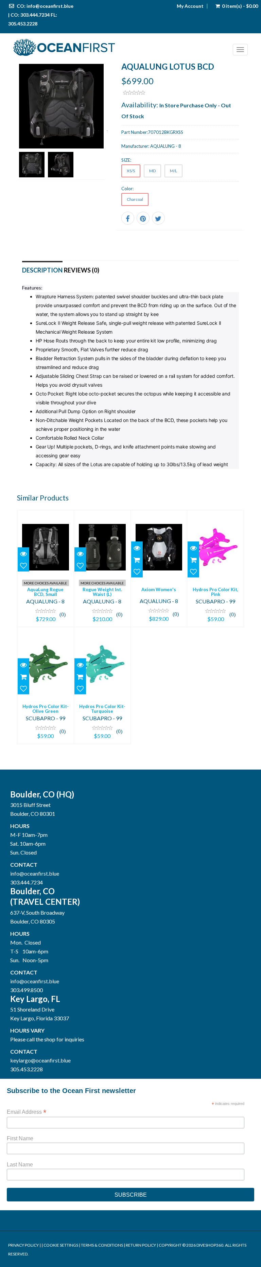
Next (100, 129)
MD (152, 170)
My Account (190, 6)
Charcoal (135, 199)
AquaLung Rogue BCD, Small (45, 592)
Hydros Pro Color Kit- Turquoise (102, 709)
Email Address (26, 1112)
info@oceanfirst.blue (50, 6)
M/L (173, 170)
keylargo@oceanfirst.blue (40, 1060)
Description (42, 270)
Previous (22, 129)
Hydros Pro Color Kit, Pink (215, 592)
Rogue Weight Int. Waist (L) (102, 592)
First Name (20, 1138)
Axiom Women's (158, 589)
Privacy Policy (23, 1245)
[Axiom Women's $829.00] (159, 567)
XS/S (131, 170)
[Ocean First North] (120, 47)
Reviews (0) (81, 270)
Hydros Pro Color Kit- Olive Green (45, 709)
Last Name (20, 1164)
